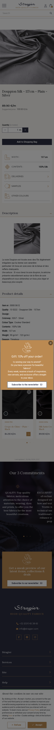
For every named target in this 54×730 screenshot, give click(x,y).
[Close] (50, 343)
